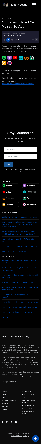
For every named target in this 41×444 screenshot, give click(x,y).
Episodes (4, 391)
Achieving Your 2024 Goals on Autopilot (16, 251)
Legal (32, 433)
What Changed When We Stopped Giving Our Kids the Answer (20, 276)
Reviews (4, 409)
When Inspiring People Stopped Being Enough (18, 282)
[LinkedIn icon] (11, 422)
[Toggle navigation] (34, 5)
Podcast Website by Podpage (20, 436)
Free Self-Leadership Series (28, 412)
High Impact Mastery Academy (29, 401)
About (4, 397)
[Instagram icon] (7, 422)
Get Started (5, 406)
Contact (24, 397)
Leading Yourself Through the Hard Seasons (18, 312)
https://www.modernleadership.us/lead (16, 377)
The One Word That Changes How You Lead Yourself (17, 296)
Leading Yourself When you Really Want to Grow (19, 307)
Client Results (26, 391)
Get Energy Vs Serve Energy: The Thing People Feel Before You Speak (20, 288)
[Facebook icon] (3, 422)
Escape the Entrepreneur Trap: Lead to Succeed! (19, 246)
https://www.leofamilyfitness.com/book (18, 84)
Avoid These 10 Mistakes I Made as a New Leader (20, 217)
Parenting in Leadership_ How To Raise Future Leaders (18, 240)
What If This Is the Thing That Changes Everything (20, 302)
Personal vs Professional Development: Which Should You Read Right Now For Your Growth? (18, 233)
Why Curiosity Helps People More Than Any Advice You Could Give (20, 269)
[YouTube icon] (16, 422)
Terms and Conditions (9, 400)
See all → (5, 317)
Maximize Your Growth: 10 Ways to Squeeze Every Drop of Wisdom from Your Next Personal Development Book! (20, 224)
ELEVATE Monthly (28, 405)
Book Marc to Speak (28, 394)
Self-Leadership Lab (28, 408)
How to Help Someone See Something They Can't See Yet (19, 261)
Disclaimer (5, 403)
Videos (4, 394)
